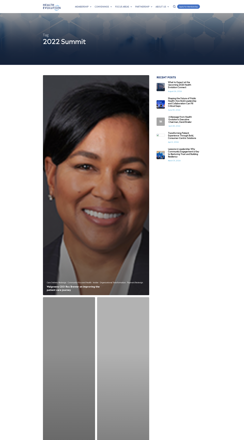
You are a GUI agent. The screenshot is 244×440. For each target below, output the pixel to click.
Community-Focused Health (80, 282)
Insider (95, 282)
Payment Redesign (135, 282)
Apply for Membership (188, 6)
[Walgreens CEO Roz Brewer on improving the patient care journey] (96, 185)
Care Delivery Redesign (56, 282)
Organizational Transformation (113, 282)
